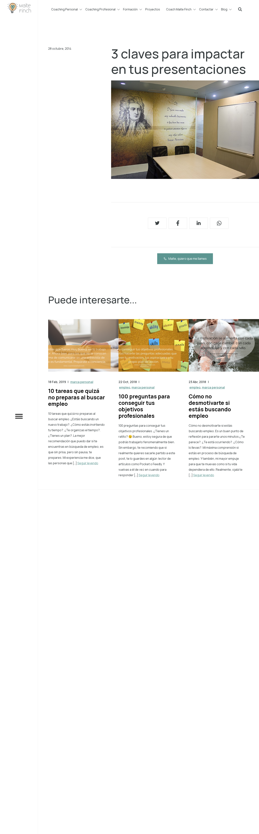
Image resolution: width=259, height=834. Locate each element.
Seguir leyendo (87, 463)
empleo (124, 387)
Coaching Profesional (100, 9)
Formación (130, 9)
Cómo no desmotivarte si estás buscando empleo (210, 406)
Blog (224, 9)
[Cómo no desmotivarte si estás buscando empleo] (224, 349)
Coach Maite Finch (179, 9)
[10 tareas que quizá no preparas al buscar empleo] (83, 349)
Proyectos (152, 9)
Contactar (206, 9)
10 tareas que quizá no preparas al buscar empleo (76, 397)
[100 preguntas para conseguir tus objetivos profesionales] (154, 349)
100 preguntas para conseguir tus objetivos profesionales (144, 406)
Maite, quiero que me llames (187, 258)
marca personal (81, 382)
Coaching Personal (64, 9)
